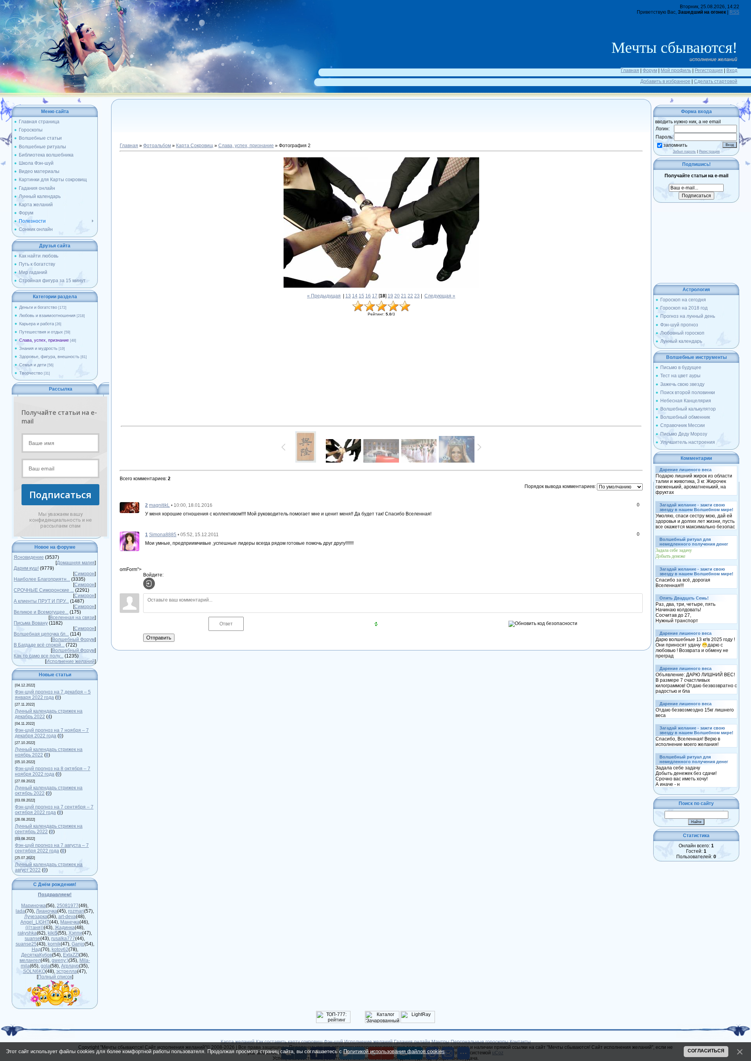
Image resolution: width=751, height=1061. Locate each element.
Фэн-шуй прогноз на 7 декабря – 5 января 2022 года (53, 694)
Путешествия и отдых (41, 332)
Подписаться (60, 494)
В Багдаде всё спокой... (39, 645)
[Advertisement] (381, 125)
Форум (650, 70)
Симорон (84, 573)
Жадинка (65, 927)
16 (368, 296)
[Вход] (149, 583)
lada (20, 911)
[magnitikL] (129, 507)
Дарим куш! (26, 568)
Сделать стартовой (715, 81)
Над (36, 949)
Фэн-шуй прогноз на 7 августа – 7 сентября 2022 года (52, 848)
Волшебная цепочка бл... (41, 634)
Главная (630, 70)
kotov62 (60, 949)
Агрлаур (70, 966)
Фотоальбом (157, 145)
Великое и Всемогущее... (41, 612)
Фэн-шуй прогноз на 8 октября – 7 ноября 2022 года (52, 771)
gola (45, 966)
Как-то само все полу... (38, 656)
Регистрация (709, 70)
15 (361, 296)
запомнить (675, 145)
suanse (32, 938)
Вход (731, 70)
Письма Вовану (31, 623)
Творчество (31, 373)
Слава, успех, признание (44, 340)
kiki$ (52, 933)
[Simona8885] (129, 541)
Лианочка (46, 911)
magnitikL (159, 505)
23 (417, 296)
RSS (734, 12)
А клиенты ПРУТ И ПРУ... (41, 601)
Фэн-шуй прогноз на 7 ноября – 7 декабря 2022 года (52, 733)
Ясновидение (29, 557)
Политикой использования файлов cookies (394, 1051)
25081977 (68, 905)
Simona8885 (162, 534)
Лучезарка (35, 916)
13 (348, 296)
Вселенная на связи (72, 617)
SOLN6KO (34, 971)
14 (355, 296)
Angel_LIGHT (34, 922)
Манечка (69, 922)
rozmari (76, 911)
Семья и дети (32, 364)
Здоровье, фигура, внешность (49, 356)
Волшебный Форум (73, 639)
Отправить (158, 638)
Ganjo (78, 944)
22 (410, 296)
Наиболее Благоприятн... (42, 579)
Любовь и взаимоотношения (47, 315)
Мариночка (33, 905)
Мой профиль (676, 70)
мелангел (30, 960)
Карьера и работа (36, 323)
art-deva (67, 916)
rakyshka (27, 933)
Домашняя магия (76, 563)
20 (397, 296)
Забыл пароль (684, 151)
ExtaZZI (71, 955)
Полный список (55, 977)
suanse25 (26, 944)
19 (390, 296)
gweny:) (60, 960)
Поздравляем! (55, 894)
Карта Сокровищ (194, 145)
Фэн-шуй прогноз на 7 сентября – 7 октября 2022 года (54, 809)
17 (374, 296)
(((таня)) (34, 927)
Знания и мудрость (38, 348)
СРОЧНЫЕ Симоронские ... (44, 590)
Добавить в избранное (665, 81)
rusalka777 (63, 938)
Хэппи (75, 933)
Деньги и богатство (38, 307)
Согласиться (706, 1051)
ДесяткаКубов (36, 955)
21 (403, 296)
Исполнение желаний (70, 661)
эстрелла (66, 971)
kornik (54, 944)
